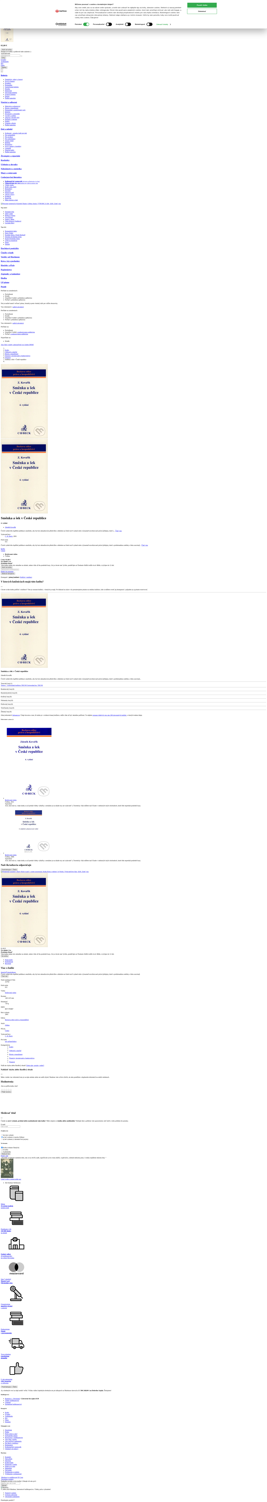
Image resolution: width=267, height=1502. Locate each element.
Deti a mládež (6, 129)
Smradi (7, 244)
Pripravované (9, 192)
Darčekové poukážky (10, 248)
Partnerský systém (11, 1464)
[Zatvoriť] (2, 586)
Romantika (8, 85)
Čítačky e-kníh (7, 253)
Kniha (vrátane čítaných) (11, 1147)
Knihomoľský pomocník (13, 1447)
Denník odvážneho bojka (13, 237)
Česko (7, 1031)
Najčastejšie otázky (11, 1436)
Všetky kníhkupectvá (12, 1400)
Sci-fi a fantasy (10, 81)
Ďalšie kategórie (10, 98)
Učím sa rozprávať (11, 240)
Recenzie (8, 963)
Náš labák (8, 1470)
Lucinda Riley (9, 223)
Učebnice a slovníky (9, 164)
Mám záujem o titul (11, 200)
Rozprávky (8, 144)
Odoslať (4, 1485)
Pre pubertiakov (10, 139)
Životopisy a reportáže (12, 114)
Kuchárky (5, 160)
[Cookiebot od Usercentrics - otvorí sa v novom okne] (61, 24)
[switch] (109, 24)
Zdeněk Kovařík (10, 527)
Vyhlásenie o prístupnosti (13, 1474)
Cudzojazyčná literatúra (11, 177)
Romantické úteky (11, 231)
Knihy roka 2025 (10, 187)
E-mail (3, 1124)
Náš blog (8, 1461)
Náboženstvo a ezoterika (11, 169)
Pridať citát (4, 1156)
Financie (8, 358)
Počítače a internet (11, 119)
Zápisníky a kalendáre (10, 274)
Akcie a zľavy (9, 194)
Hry (2, 63)
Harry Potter (9, 233)
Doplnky (4, 67)
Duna (7, 242)
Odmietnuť (202, 11)
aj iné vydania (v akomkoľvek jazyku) (15, 1139)
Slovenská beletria (11, 92)
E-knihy (3, 60)
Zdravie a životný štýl (12, 117)
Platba (7, 1432)
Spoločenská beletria (12, 87)
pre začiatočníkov (11, 1041)
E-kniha (5, 1150)
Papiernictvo (6, 270)
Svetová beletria (10, 94)
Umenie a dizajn (10, 123)
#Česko (7, 972)
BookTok (8, 198)
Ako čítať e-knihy (11, 1439)
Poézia (7, 96)
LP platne (5, 282)
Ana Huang (9, 217)
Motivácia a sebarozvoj (12, 106)
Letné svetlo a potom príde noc (11, 1179)
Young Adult (9, 141)
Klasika (7, 89)
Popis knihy (9, 960)
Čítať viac (118, 531)
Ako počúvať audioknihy (13, 1441)
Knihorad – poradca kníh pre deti (16, 133)
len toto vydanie (8, 1135)
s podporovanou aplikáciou (26, 332)
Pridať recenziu (6, 1092)
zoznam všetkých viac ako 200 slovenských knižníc (110, 715)
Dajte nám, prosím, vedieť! (35, 1065)
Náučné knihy (9, 150)
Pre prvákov (9, 137)
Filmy (3, 65)
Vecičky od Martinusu (10, 257)
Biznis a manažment (11, 108)
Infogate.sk (16, 715)
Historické (8, 91)
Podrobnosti (9, 962)
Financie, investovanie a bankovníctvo (17, 356)
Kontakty (8, 1457)
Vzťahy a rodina (10, 116)
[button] (133, 562)
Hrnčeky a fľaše (7, 265)
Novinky (8, 191)
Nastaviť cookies (10, 1493)
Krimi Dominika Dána (12, 239)
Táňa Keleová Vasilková (13, 221)
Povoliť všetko (202, 5)
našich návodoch (18, 307)
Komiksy (8, 83)
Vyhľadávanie (5, 53)
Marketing (8, 1468)
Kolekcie (8, 196)
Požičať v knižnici (26, 577)
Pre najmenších (10, 135)
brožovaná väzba (10, 993)
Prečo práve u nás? (11, 1434)
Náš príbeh (8, 1459)
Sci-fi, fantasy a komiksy (13, 146)
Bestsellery (8, 189)
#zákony (13, 972)
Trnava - (22, 685)
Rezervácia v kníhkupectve (14, 1437)
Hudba (4, 278)
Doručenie (8, 1430)
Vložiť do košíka (7, 567)
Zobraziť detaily (162, 24)
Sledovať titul (6, 1154)
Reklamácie (9, 1445)
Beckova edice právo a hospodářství (17, 1020)
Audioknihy (5, 62)
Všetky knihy (9, 185)
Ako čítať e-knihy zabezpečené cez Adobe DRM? (17, 345)
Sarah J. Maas (9, 219)
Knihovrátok (9, 1462)
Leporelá (8, 148)
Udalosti (8, 1402)
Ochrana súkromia (11, 1495)
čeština (7, 1025)
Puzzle (3, 287)
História (7, 112)
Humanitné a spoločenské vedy (15, 110)
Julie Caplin (9, 214)
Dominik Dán (9, 212)
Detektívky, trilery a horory (14, 79)
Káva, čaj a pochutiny (10, 261)
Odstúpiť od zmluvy (11, 1449)
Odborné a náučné (11, 352)
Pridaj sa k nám (10, 1466)
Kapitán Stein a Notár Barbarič (15, 235)
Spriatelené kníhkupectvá (13, 1404)
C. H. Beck (9, 536)
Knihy (3, 58)
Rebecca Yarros (10, 215)
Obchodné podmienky (12, 1497)
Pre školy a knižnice (11, 1443)
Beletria (4, 75)
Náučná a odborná (9, 102)
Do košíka (5, 956)
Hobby (7, 121)
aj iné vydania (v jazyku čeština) (13, 1137)
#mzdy (3, 972)
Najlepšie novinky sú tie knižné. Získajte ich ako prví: (18, 1481)
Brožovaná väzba (10, 800)
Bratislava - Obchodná (12, 1399)
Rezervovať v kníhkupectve (10, 569)
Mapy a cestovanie (9, 173)
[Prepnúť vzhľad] (2, 70)
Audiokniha (7, 1152)
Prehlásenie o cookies (12, 1472)
